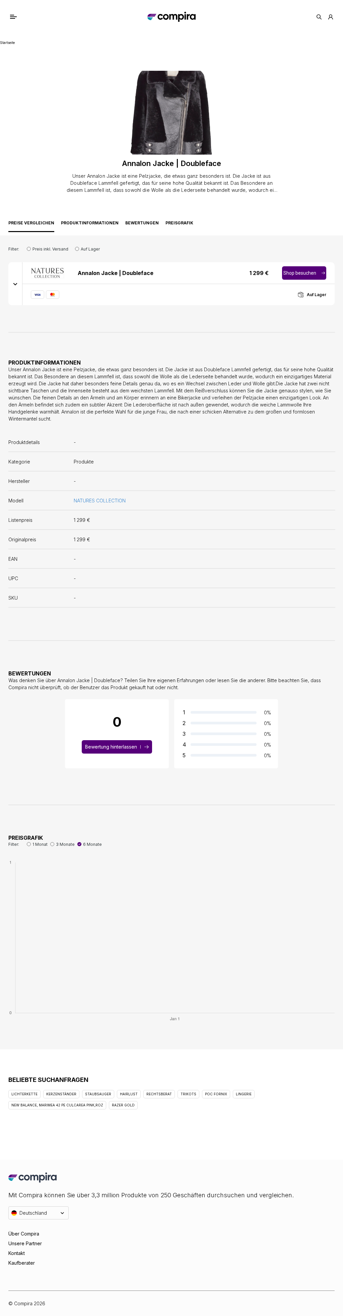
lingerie (244, 1094)
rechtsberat (159, 1094)
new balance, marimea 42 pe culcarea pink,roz (57, 1105)
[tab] (31, 224)
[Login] (330, 16)
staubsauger (98, 1094)
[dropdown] (15, 283)
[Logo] (171, 17)
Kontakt (16, 1253)
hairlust (129, 1094)
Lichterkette (24, 1094)
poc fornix (216, 1094)
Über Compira (23, 1234)
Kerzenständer (61, 1094)
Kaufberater (21, 1263)
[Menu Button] (20, 17)
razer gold (123, 1105)
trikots (188, 1094)
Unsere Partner (25, 1243)
